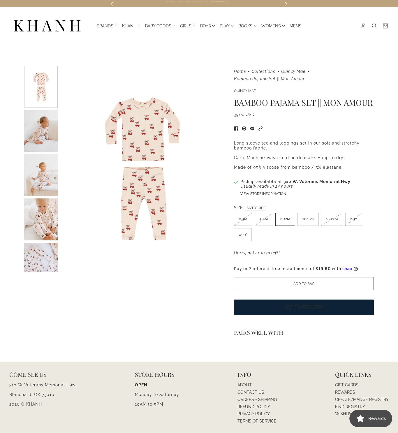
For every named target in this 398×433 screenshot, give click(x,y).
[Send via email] (252, 128)
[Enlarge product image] (142, 169)
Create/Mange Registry (362, 399)
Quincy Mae (293, 71)
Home (240, 71)
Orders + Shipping (257, 399)
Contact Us (250, 392)
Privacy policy (253, 413)
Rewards (345, 392)
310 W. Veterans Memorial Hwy (317, 181)
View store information (263, 194)
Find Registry (350, 406)
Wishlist (344, 413)
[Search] (374, 26)
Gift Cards (347, 385)
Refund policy (253, 406)
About (244, 385)
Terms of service (257, 421)
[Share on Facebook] (236, 128)
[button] (260, 128)
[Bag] (385, 26)
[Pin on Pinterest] (244, 128)
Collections (263, 71)
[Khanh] (47, 26)
